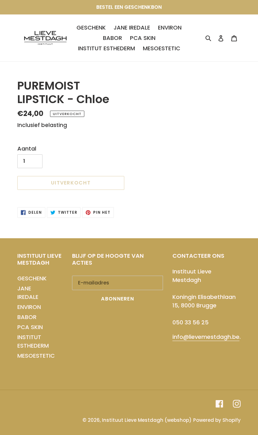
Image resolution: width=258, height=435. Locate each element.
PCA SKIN (30, 327)
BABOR (26, 317)
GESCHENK (32, 278)
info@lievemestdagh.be (205, 337)
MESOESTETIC (36, 356)
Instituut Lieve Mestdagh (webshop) (147, 420)
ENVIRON (29, 307)
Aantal (26, 148)
